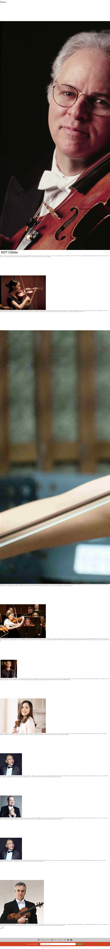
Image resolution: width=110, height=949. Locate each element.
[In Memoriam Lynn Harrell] (55, 849)
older (2, 927)
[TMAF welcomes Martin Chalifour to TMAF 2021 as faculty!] (55, 902)
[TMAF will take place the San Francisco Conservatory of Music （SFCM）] (55, 764)
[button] (28, 5)
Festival (42, 5)
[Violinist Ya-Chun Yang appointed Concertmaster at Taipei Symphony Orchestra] (55, 292)
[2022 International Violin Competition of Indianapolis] (55, 621)
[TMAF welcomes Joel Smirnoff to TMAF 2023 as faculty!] (55, 138)
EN (58, 5)
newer (2, 928)
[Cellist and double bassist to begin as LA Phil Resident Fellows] (55, 668)
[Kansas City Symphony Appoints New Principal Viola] (55, 715)
